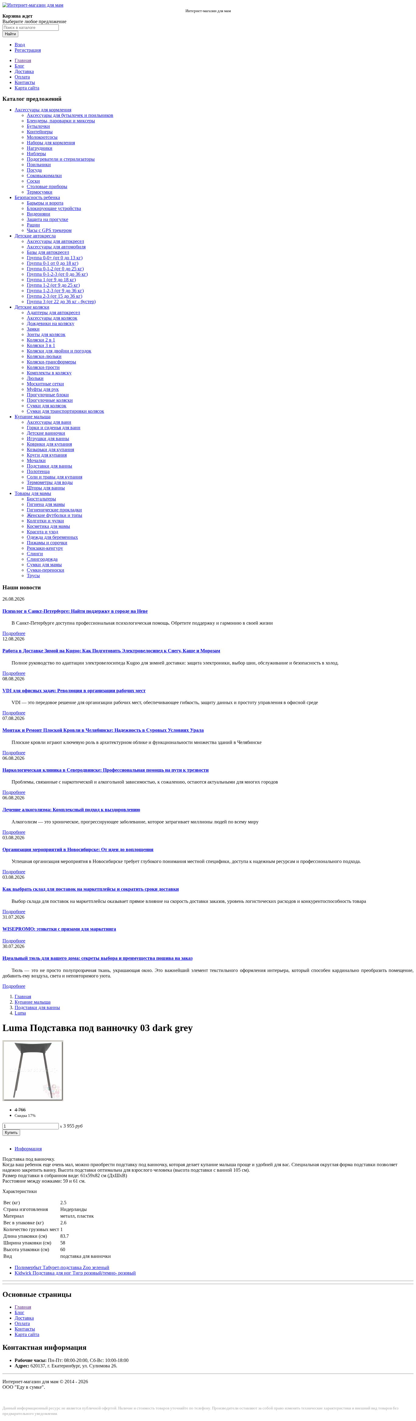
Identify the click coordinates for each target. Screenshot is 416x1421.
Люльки (35, 378)
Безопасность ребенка (37, 197)
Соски (33, 181)
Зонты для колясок (46, 334)
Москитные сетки (45, 383)
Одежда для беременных (52, 537)
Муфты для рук (43, 389)
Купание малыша (33, 416)
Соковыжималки (44, 175)
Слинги (35, 553)
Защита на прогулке (47, 219)
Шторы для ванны (46, 487)
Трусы (33, 575)
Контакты (25, 82)
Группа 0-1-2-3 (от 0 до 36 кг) (57, 274)
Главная (23, 60)
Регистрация (28, 50)
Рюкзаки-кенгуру (45, 548)
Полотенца (38, 471)
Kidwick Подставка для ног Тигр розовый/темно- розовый (75, 1272)
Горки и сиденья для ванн (53, 427)
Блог (19, 65)
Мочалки (36, 460)
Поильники (39, 164)
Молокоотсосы (42, 137)
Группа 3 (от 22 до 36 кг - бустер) (61, 301)
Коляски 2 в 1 (41, 339)
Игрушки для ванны (48, 438)
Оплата (22, 76)
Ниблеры (36, 153)
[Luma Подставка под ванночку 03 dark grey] (32, 1099)
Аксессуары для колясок (52, 318)
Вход (20, 44)
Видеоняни (38, 213)
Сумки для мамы (44, 564)
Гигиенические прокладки (54, 509)
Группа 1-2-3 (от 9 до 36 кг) (55, 290)
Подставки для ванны (49, 465)
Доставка (24, 71)
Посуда (34, 170)
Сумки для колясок (46, 405)
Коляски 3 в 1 (41, 345)
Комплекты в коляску (49, 372)
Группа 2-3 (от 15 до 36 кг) (54, 296)
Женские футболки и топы (54, 515)
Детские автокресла (35, 235)
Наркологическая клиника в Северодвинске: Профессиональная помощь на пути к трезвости (105, 770)
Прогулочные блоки (48, 394)
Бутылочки (38, 126)
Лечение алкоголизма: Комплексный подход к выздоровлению (71, 809)
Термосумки (39, 192)
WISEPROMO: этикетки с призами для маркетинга (59, 929)
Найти (10, 34)
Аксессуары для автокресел (55, 241)
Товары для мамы (33, 493)
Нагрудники (39, 148)
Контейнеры (40, 131)
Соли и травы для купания (54, 476)
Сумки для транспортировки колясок (65, 411)
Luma (20, 1013)
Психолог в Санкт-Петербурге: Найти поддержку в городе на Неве (75, 611)
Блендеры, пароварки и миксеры (61, 120)
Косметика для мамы (48, 526)
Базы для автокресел (48, 252)
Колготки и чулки (45, 520)
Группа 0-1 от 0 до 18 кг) (52, 263)
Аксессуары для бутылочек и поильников (70, 115)
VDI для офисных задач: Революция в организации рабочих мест (74, 690)
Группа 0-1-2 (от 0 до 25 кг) (55, 268)
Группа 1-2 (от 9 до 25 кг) (53, 285)
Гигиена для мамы (46, 504)
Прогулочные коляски (50, 400)
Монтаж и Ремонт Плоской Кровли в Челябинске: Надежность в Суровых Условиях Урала (103, 730)
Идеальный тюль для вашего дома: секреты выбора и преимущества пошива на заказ (97, 958)
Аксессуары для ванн (49, 422)
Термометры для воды (50, 482)
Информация (28, 1148)
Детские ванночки (46, 433)
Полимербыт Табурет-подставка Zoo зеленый (62, 1267)
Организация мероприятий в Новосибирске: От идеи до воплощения (77, 849)
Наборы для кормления (51, 142)
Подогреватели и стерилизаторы (61, 159)
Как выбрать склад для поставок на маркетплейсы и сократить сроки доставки (90, 889)
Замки (33, 329)
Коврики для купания (49, 444)
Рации (33, 224)
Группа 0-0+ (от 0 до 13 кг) (55, 257)
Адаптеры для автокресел (53, 312)
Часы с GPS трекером (49, 230)
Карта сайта (27, 87)
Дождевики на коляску (50, 323)
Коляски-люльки (44, 356)
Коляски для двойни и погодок (59, 350)
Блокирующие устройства (54, 208)
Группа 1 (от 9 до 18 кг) (51, 279)
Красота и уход (42, 531)
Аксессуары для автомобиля (56, 246)
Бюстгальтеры (41, 498)
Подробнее (13, 633)
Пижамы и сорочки (47, 542)
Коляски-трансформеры (51, 361)
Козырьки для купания (50, 449)
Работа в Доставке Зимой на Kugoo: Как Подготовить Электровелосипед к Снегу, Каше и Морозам (111, 650)
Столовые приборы (47, 186)
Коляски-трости (43, 367)
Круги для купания (47, 455)
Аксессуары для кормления (43, 109)
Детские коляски (32, 307)
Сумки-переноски (45, 570)
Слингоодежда (42, 559)
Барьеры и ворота (45, 202)
